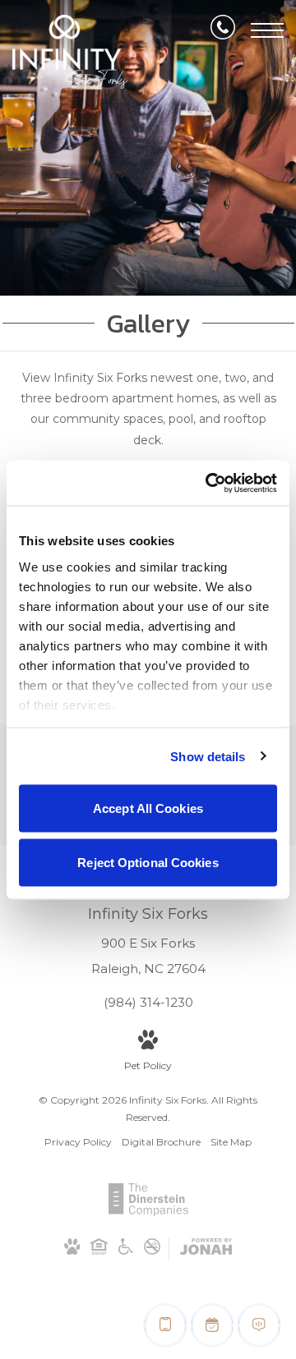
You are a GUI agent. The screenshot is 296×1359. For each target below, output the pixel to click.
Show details (207, 756)
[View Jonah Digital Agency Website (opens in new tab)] (206, 1249)
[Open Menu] (267, 30)
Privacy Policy (78, 1142)
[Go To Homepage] (69, 52)
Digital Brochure (161, 1142)
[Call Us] (222, 30)
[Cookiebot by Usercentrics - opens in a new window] (209, 483)
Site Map (231, 1142)
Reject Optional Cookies (147, 862)
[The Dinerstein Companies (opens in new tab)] (148, 1212)
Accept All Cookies (148, 808)
